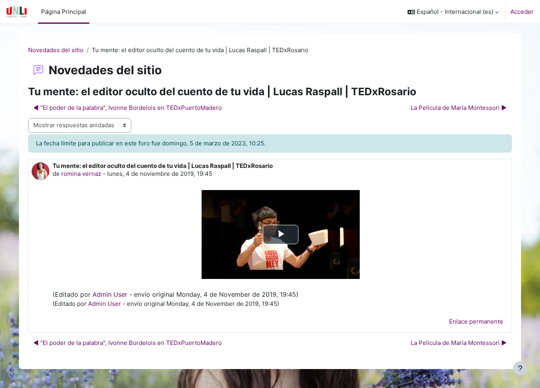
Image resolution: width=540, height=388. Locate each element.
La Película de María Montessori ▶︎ (459, 107)
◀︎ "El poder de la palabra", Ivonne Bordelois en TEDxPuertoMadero (127, 107)
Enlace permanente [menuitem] (476, 321)
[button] (453, 12)
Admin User (110, 294)
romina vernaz (81, 173)
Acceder (522, 11)
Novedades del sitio (55, 50)
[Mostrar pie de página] (520, 368)
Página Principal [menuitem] (63, 11)
